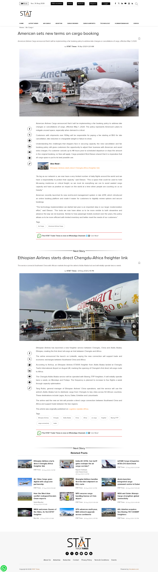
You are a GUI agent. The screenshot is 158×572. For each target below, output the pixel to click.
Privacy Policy (86, 560)
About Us (47, 560)
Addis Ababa (67, 418)
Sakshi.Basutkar (38, 502)
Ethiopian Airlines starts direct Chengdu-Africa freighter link (75, 168)
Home (21, 23)
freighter (103, 418)
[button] (79, 38)
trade (55, 423)
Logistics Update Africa (78, 409)
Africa (85, 418)
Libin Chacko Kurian (82, 472)
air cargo (94, 418)
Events (70, 3)
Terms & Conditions (101, 560)
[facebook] (115, 3)
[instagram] (129, 3)
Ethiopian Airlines (43, 418)
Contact (76, 560)
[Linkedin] (29, 146)
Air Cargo (29, 27)
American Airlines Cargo (55, 226)
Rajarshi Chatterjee (81, 470)
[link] (29, 164)
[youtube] (125, 3)
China (77, 418)
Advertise (56, 560)
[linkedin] (122, 3)
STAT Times (37, 470)
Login (106, 4)
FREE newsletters (57, 3)
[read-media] (43, 168)
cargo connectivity (43, 423)
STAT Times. (36, 569)
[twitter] (119, 3)
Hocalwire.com (134, 569)
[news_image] (25, 464)
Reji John (36, 518)
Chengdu (56, 418)
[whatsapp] (29, 140)
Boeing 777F (114, 418)
